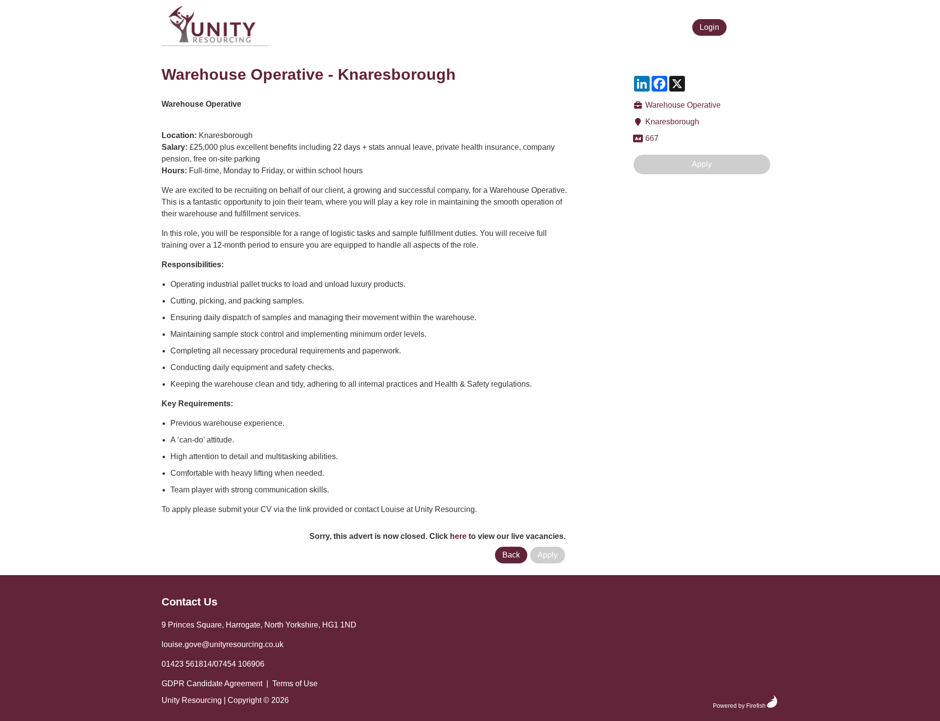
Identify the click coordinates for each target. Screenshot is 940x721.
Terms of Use (295, 683)
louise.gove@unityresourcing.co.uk (222, 644)
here (458, 536)
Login (709, 27)
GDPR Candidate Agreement (212, 683)
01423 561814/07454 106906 (213, 664)
